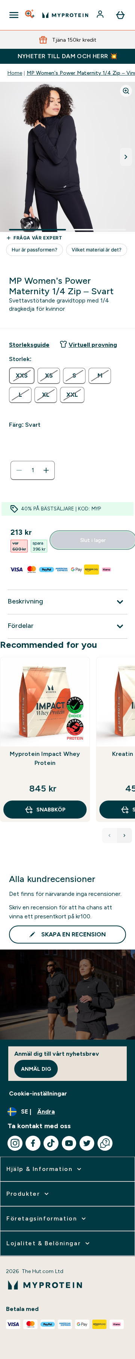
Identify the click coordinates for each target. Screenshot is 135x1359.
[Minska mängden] (19, 470)
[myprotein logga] (65, 15)
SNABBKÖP (51, 810)
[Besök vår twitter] (87, 1143)
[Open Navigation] (14, 15)
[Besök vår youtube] (69, 1143)
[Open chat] (105, 1143)
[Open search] (30, 15)
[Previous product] (109, 835)
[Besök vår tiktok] (51, 1143)
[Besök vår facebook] (33, 1143)
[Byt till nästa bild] (126, 157)
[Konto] (101, 15)
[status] (32, 470)
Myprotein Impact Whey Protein (45, 758)
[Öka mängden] (46, 470)
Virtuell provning (93, 345)
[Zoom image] (126, 91)
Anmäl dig (36, 1069)
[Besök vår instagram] (15, 1143)
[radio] (21, 375)
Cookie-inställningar (38, 1093)
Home (15, 73)
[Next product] (124, 835)
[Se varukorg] (120, 15)
